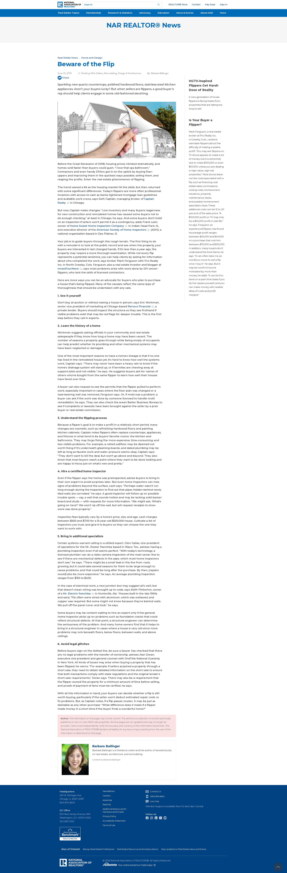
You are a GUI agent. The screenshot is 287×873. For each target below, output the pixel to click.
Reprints (107, 804)
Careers (106, 795)
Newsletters (109, 791)
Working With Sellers (92, 73)
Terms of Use (109, 825)
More (223, 12)
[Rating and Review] (70, 839)
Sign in (223, 4)
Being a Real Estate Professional (98, 849)
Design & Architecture (129, 73)
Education (163, 12)
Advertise (107, 800)
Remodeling (110, 73)
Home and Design (91, 57)
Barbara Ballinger (160, 73)
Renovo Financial (139, 306)
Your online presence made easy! (136, 865)
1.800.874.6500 (157, 796)
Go (159, 5)
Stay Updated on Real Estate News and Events (183, 849)
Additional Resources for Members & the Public (114, 810)
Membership (93, 12)
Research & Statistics (120, 12)
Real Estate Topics (68, 12)
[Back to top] (278, 867)
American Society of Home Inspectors (121, 229)
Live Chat (154, 801)
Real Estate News (68, 57)
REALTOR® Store (177, 4)
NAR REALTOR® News (143, 25)
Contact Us (155, 791)
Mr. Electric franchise (77, 593)
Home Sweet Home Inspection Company (97, 225)
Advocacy (145, 12)
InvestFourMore (68, 268)
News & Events (184, 12)
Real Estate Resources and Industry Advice (137, 849)
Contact (196, 4)
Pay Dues (210, 4)
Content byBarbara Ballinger (106, 759)
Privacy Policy (109, 816)
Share (65, 77)
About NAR (206, 12)
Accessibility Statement (114, 821)
